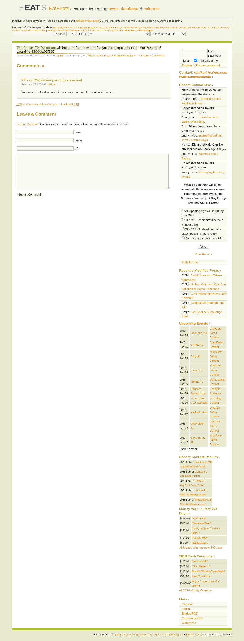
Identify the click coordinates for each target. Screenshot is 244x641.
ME (124, 27)
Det (72, 30)
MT (153, 27)
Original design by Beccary (137, 634)
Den (67, 30)
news (113, 8)
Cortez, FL (196, 344)
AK (58, 27)
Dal (62, 30)
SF (107, 30)
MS (144, 27)
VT (228, 27)
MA (132, 27)
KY (116, 27)
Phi (104, 30)
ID (100, 27)
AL (54, 27)
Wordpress (189, 623)
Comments (158, 55)
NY (177, 27)
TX (220, 27)
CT (77, 27)
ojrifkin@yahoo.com (210, 72)
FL (89, 27)
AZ (62, 27)
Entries (190, 613)
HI (97, 27)
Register (32, 124)
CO (74, 27)
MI (136, 27)
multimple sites (198, 412)
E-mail (78, 140)
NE (157, 27)
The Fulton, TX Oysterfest (37, 48)
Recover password (208, 65)
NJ (169, 27)
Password (214, 55)
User (211, 51)
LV (89, 30)
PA (202, 27)
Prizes (91, 55)
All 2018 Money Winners (195, 590)
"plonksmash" (200, 561)
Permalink (143, 55)
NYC (98, 30)
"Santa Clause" (200, 542)
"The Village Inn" (201, 566)
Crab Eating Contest (190, 476)
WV (22, 30)
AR (65, 27)
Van (121, 30)
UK (44, 30)
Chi (58, 30)
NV (161, 27)
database (129, 8)
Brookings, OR (199, 332)
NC (181, 27)
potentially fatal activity (88, 21)
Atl (48, 30)
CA (69, 27)
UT (224, 27)
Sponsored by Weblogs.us (168, 634)
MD (128, 27)
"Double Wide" (200, 537)
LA (120, 27)
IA (109, 27)
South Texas (103, 55)
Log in (21, 124)
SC (209, 27)
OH (189, 27)
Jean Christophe (201, 576)
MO (149, 27)
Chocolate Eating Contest (215, 333)
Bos (53, 30)
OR (198, 27)
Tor (117, 30)
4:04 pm (51, 84)
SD (213, 27)
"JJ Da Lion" (199, 518)
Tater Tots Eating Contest (215, 370)
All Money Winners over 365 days (201, 547)
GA (93, 27)
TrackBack (70, 104)
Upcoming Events (193, 323)
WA (17, 30)
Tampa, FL (196, 370)
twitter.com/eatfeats (195, 77)
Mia (94, 30)
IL (103, 27)
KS (112, 27)
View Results (203, 254)
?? (23, 80)
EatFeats (59, 8)
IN (106, 27)
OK (194, 27)
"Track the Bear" (201, 523)
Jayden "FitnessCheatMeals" (208, 571)
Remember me (208, 60)
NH (165, 27)
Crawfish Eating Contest (215, 412)
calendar (152, 8)
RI (205, 27)
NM (173, 27)
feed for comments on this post (37, 104)
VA (13, 30)
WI (26, 30)
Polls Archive (190, 262)
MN (140, 27)
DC (81, 27)
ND (185, 27)
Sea (112, 30)
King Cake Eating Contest (216, 356)
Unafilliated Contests (124, 55)
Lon (85, 30)
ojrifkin (60, 55)
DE (85, 27)
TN (217, 27)
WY (30, 30)
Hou (76, 30)
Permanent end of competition (204, 238)
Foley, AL (195, 356)
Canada (37, 30)
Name (78, 132)
